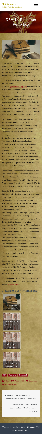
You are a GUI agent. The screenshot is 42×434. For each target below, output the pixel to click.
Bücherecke (33, 381)
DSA (4, 375)
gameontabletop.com (18, 86)
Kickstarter (12, 375)
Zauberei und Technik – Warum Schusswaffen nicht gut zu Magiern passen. (23, 408)
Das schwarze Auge (9, 384)
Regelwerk (23, 375)
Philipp (6, 381)
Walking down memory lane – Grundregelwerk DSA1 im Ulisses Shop (20, 397)
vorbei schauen (13, 284)
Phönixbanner (9, 4)
